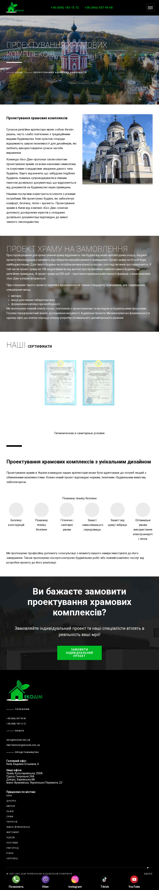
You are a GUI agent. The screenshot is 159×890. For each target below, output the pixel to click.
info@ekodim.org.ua (18, 740)
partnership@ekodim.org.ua (23, 745)
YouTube (134, 886)
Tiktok (104, 886)
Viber (45, 886)
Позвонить (16, 886)
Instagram (75, 886)
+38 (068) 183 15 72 (65, 7)
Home (19, 72)
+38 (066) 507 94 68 (99, 7)
